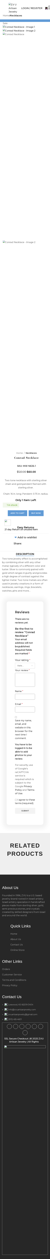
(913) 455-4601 (15, 1019)
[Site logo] (13, 8)
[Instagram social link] (21, 1026)
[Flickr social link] (40, 1026)
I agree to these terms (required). (25, 801)
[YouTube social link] (28, 1026)
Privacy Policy (9, 985)
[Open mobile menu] (4, 8)
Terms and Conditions (14, 980)
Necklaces (31, 453)
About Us (15, 939)
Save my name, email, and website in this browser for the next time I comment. (23, 729)
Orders (6, 969)
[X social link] (27, 543)
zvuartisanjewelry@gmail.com (22, 1014)
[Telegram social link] (38, 543)
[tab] (25, 554)
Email (19, 704)
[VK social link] (25, 1032)
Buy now (36, 513)
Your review (22, 670)
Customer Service (12, 974)
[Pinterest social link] (31, 543)
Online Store (17, 950)
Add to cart (17, 513)
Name (19, 691)
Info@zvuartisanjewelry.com (22, 1009)
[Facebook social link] (23, 543)
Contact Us (16, 944)
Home (19, 453)
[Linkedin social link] (34, 543)
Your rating (22, 660)
